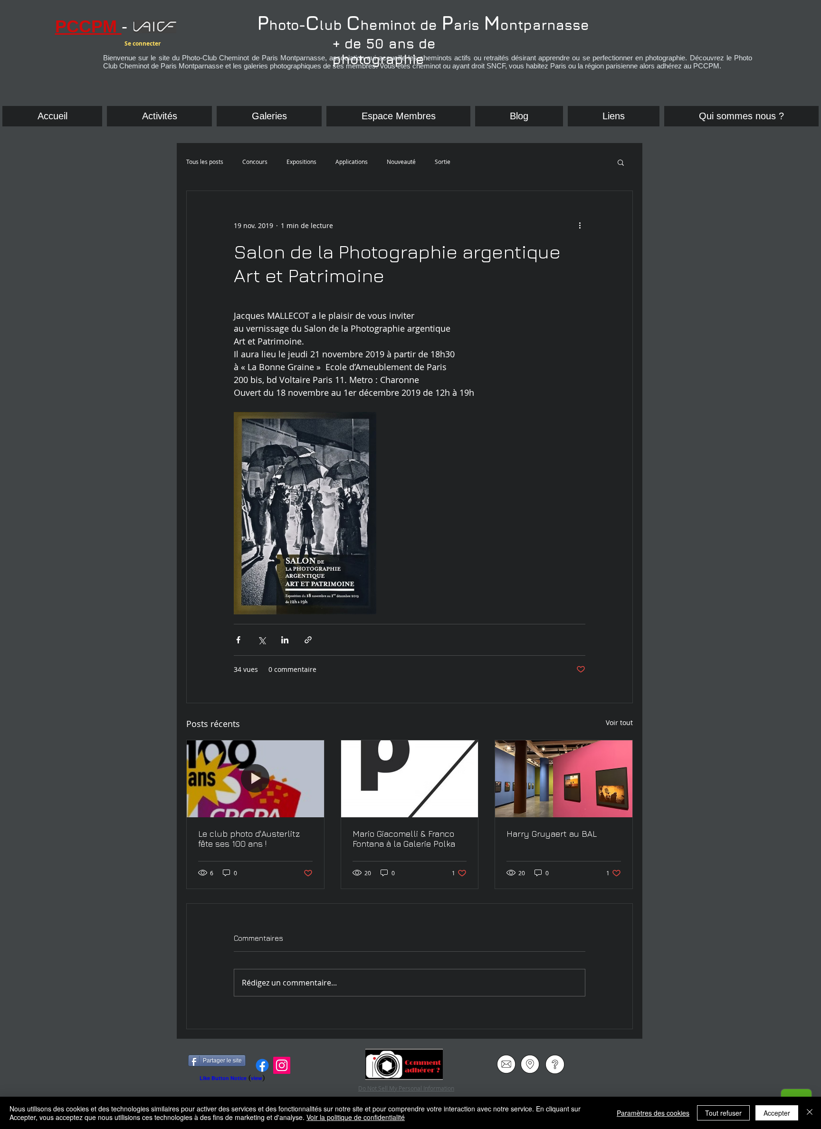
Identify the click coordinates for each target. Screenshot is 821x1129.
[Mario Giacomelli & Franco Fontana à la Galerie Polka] (409, 778)
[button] (613, 116)
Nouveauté (401, 161)
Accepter (777, 1113)
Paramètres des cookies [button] (653, 1113)
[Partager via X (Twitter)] (261, 639)
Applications (351, 161)
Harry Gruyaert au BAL (551, 834)
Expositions (301, 161)
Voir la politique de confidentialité (355, 1117)
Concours (254, 161)
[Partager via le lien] (308, 639)
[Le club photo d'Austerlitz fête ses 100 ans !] (255, 778)
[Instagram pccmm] (281, 1065)
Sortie (442, 161)
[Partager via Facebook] (238, 639)
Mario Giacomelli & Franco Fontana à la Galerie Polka (404, 839)
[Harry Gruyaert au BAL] (563, 778)
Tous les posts (204, 161)
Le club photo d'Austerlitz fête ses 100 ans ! (249, 839)
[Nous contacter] (506, 1064)
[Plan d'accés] (530, 1064)
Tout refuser (723, 1113)
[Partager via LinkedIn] (284, 639)
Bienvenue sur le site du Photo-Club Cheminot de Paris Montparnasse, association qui (396, 58)
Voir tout (619, 722)
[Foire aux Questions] (554, 1064)
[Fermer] (809, 1112)
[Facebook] (262, 1065)
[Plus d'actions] (579, 225)
